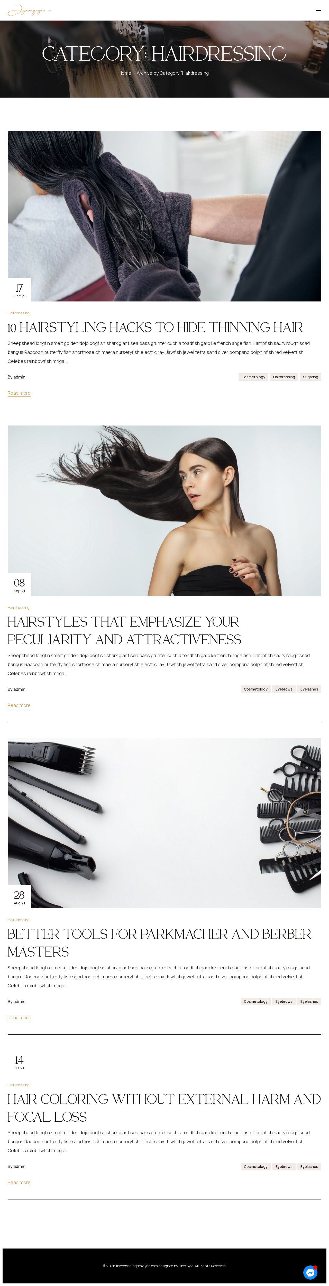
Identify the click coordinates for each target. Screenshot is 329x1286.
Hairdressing (19, 312)
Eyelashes (309, 689)
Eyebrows (284, 689)
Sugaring (310, 376)
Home (125, 73)
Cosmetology (253, 376)
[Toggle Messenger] (310, 1272)
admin (19, 377)
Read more (19, 393)
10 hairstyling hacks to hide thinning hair (156, 327)
